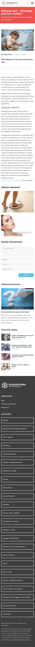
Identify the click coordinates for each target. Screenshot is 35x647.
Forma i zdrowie (20, 54)
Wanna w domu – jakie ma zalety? (20, 365)
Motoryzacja (7, 488)
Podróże (6, 505)
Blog (3, 400)
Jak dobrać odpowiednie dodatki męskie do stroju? (22, 355)
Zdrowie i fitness (9, 606)
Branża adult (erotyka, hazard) (15, 429)
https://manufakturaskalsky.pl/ (11, 180)
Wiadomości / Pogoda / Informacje (16, 597)
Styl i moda (7, 572)
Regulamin (5, 407)
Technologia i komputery (12, 589)
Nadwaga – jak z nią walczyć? (13, 210)
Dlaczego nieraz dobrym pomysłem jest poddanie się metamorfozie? (17, 233)
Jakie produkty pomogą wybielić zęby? (15, 312)
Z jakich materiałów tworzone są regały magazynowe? (22, 336)
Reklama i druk (9, 530)
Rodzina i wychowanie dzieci (14, 547)
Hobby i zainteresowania (12, 462)
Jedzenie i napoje (9, 471)
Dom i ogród (8, 437)
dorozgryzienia (6, 54)
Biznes (5, 420)
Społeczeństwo (9, 555)
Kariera (5, 479)
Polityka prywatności (8, 404)
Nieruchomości (9, 496)
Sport (5, 564)
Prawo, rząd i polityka (11, 513)
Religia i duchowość (11, 538)
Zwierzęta (7, 614)
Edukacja (6, 446)
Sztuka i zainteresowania (12, 580)
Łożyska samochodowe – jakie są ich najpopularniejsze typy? (21, 346)
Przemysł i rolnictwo (11, 521)
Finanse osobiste (9, 454)
